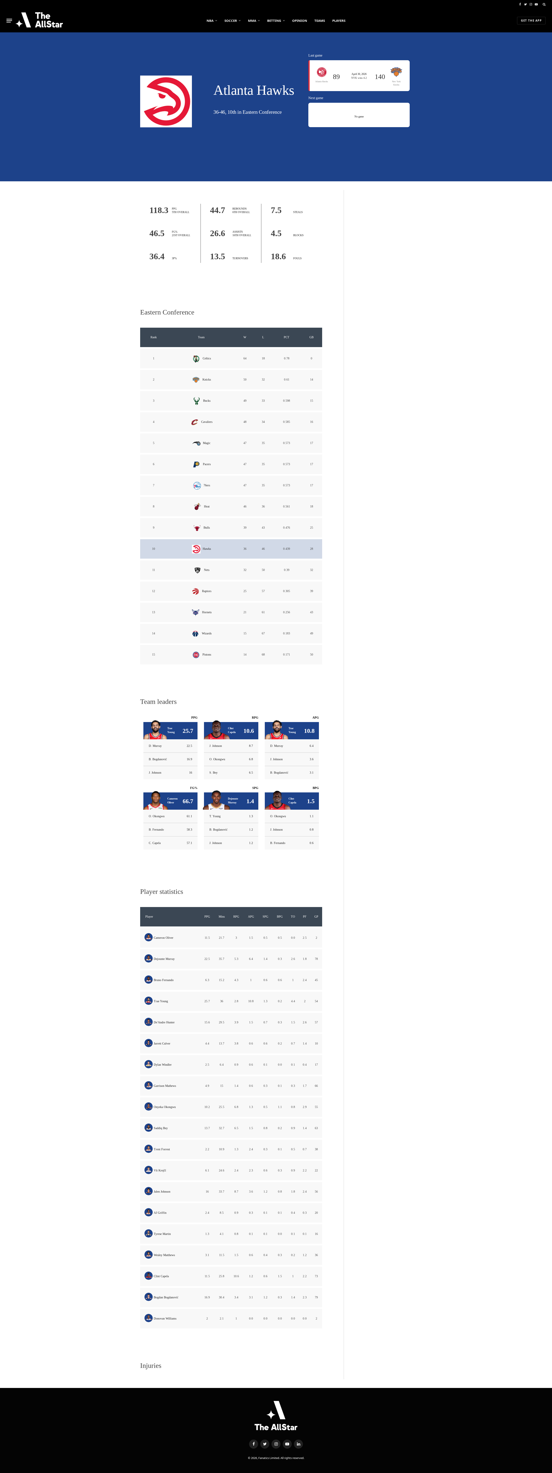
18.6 (278, 256)
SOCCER (230, 20)
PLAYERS (338, 20)
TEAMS (319, 20)
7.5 (276, 210)
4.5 (276, 233)
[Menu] (9, 20)
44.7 (217, 210)
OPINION (299, 20)
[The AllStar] (39, 20)
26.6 (217, 233)
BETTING (274, 20)
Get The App (531, 20)
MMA (252, 20)
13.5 (217, 256)
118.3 (158, 210)
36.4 (157, 256)
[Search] (544, 4)
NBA (210, 20)
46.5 (157, 233)
